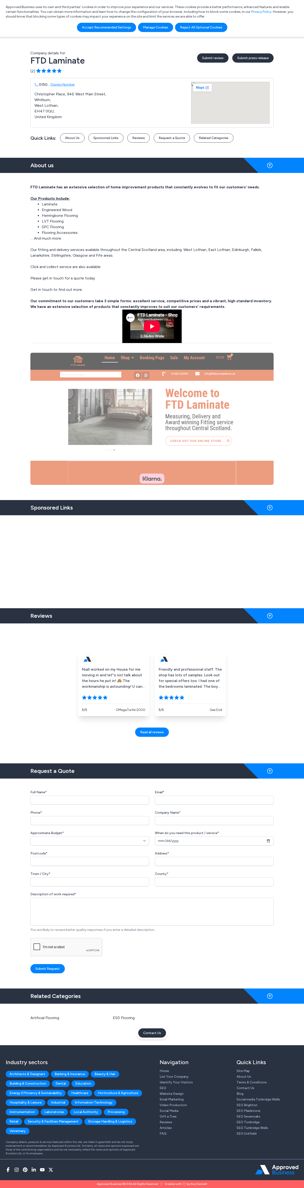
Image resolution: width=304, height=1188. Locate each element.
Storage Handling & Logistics (110, 1121)
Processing (116, 1112)
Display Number (63, 85)
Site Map (243, 1071)
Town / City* (40, 874)
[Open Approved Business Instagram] (16, 1169)
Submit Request (47, 969)
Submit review (212, 58)
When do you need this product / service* (187, 833)
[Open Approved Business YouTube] (42, 1169)
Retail (14, 1121)
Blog (240, 1094)
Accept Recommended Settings (106, 27)
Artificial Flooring (44, 1018)
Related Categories (213, 138)
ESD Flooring (124, 1018)
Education (83, 1083)
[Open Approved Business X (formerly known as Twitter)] (50, 1169)
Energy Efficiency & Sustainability (36, 1093)
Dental (61, 1083)
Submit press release (253, 58)
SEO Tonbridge (248, 1122)
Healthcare (79, 1093)
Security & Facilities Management (53, 1121)
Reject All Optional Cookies (201, 27)
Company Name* (167, 813)
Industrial (58, 1102)
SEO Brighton (247, 1105)
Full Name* (38, 792)
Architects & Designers (27, 1074)
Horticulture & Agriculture (118, 1093)
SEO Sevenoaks (248, 1116)
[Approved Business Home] (276, 1169)
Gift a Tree (168, 1116)
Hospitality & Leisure (26, 1102)
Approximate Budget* (47, 833)
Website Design (172, 1094)
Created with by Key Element (186, 1184)
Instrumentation (22, 1112)
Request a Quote (172, 138)
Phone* (36, 813)
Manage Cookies (155, 27)
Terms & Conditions (252, 1082)
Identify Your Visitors (176, 1082)
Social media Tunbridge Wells (258, 1099)
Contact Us (152, 1033)
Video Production (173, 1105)
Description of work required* (53, 894)
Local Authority (86, 1112)
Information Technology (94, 1102)
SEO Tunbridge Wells (252, 1128)
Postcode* (39, 853)
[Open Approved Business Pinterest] (25, 1169)
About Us (72, 138)
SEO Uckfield (246, 1134)
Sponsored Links (106, 138)
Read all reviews (152, 732)
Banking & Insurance (70, 1074)
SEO (163, 1088)
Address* (162, 853)
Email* (159, 792)
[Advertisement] (152, 560)
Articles (166, 1128)
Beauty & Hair (105, 1074)
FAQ (163, 1134)
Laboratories (54, 1112)
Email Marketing (172, 1099)
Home (164, 1071)
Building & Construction (28, 1083)
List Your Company (174, 1077)
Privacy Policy (261, 12)
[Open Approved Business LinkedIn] (33, 1169)
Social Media (169, 1111)
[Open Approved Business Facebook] (8, 1169)
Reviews (138, 138)
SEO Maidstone (248, 1111)
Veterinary (18, 1131)
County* (161, 874)
